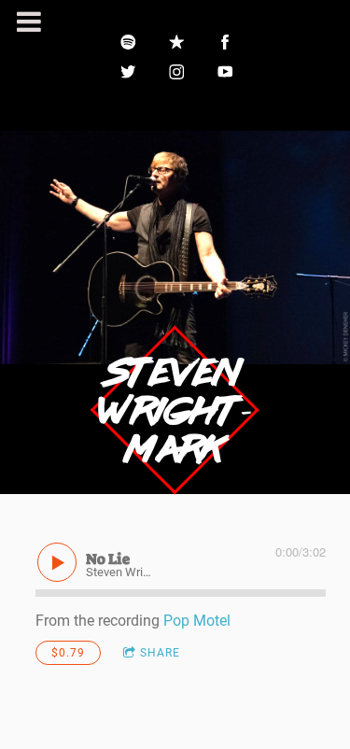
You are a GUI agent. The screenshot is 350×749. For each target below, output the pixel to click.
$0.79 (68, 652)
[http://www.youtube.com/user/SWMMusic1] (225, 71)
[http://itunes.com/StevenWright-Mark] (177, 42)
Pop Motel (197, 620)
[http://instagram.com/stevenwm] (177, 71)
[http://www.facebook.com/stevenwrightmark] (225, 42)
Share (160, 652)
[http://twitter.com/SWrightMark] (128, 71)
